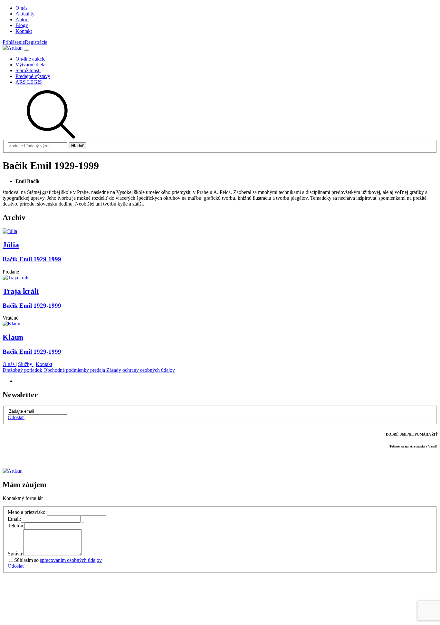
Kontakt (44, 364)
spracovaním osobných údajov (71, 560)
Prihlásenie (14, 42)
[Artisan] (13, 48)
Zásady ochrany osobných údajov (140, 370)
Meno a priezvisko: (27, 512)
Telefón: (16, 525)
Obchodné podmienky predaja (74, 370)
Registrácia (36, 42)
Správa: (15, 553)
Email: (14, 519)
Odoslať (16, 417)
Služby (25, 364)
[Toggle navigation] (26, 50)
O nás (9, 364)
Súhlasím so (58, 560)
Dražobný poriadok (23, 370)
